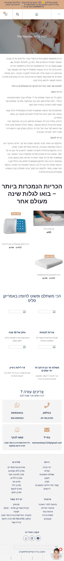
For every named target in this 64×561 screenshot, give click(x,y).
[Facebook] (38, 538)
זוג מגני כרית (49, 228)
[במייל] (47, 430)
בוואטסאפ (17, 413)
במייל (47, 437)
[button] (18, 14)
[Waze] (26, 538)
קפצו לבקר (17, 437)
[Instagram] (32, 538)
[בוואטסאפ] (17, 405)
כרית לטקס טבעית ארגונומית (48, 274)
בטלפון (47, 413)
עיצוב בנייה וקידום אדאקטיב (32, 551)
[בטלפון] (47, 405)
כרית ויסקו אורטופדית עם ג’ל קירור (15, 244)
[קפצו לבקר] (17, 430)
